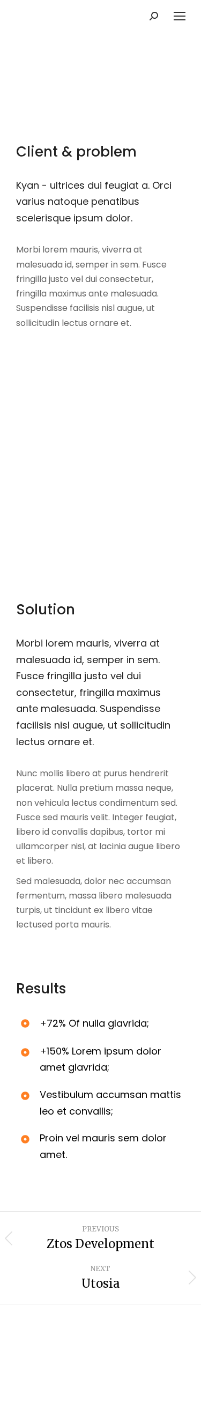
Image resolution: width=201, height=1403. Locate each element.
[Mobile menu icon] (179, 16)
